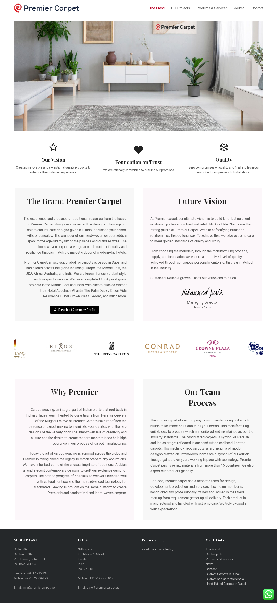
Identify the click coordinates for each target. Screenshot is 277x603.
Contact (211, 569)
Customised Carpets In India (225, 579)
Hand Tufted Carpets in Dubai (226, 583)
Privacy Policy (164, 549)
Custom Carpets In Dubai (223, 574)
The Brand (213, 549)
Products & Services (219, 559)
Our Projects (214, 554)
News (209, 564)
